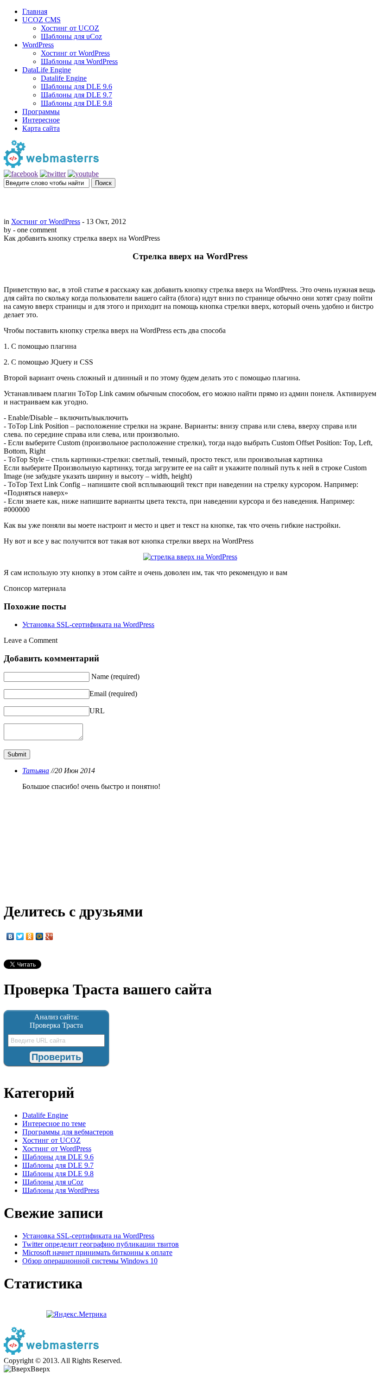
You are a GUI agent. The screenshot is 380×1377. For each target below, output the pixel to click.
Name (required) (115, 676)
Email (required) (113, 694)
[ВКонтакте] (10, 936)
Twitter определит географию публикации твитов (100, 1244)
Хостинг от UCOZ (70, 28)
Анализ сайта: (56, 1017)
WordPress (38, 45)
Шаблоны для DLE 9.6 (76, 86)
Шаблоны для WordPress (79, 61)
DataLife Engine (46, 70)
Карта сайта (41, 128)
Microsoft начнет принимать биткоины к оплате (97, 1252)
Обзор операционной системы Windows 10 (90, 1261)
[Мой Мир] (39, 936)
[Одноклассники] (30, 936)
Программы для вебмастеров (68, 1132)
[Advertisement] (190, 202)
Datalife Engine (64, 78)
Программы (41, 111)
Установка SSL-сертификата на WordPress (88, 624)
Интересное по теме (54, 1123)
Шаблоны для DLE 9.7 (76, 95)
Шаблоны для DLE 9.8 (76, 103)
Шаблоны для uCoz (71, 36)
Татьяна (35, 771)
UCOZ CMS (41, 20)
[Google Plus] (49, 936)
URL (97, 711)
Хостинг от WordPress (75, 53)
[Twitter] (20, 936)
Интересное (41, 120)
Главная (34, 11)
